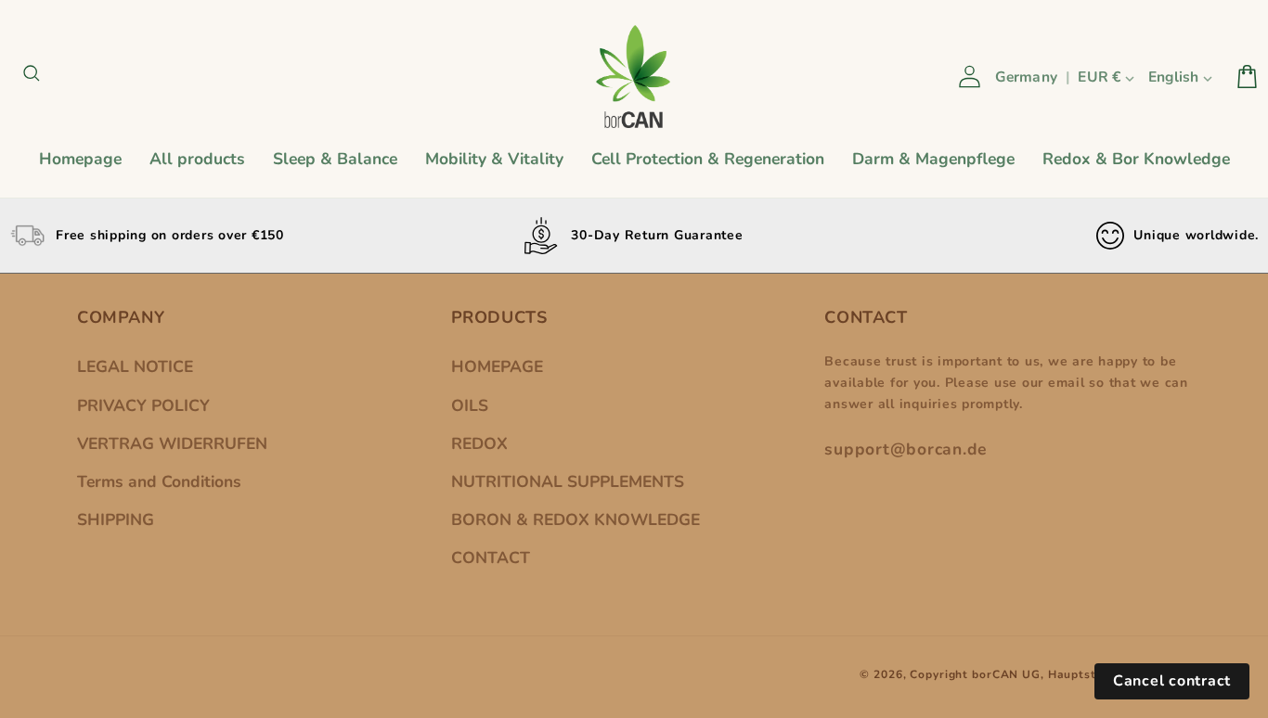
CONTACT (490, 557)
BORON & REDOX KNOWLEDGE (575, 519)
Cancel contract (1172, 681)
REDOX (479, 443)
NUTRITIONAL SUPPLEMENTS (567, 481)
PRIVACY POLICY (143, 405)
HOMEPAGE (497, 366)
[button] (34, 76)
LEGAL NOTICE (135, 366)
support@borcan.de (905, 449)
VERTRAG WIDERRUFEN (172, 443)
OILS (469, 405)
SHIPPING (115, 519)
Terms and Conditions (159, 481)
